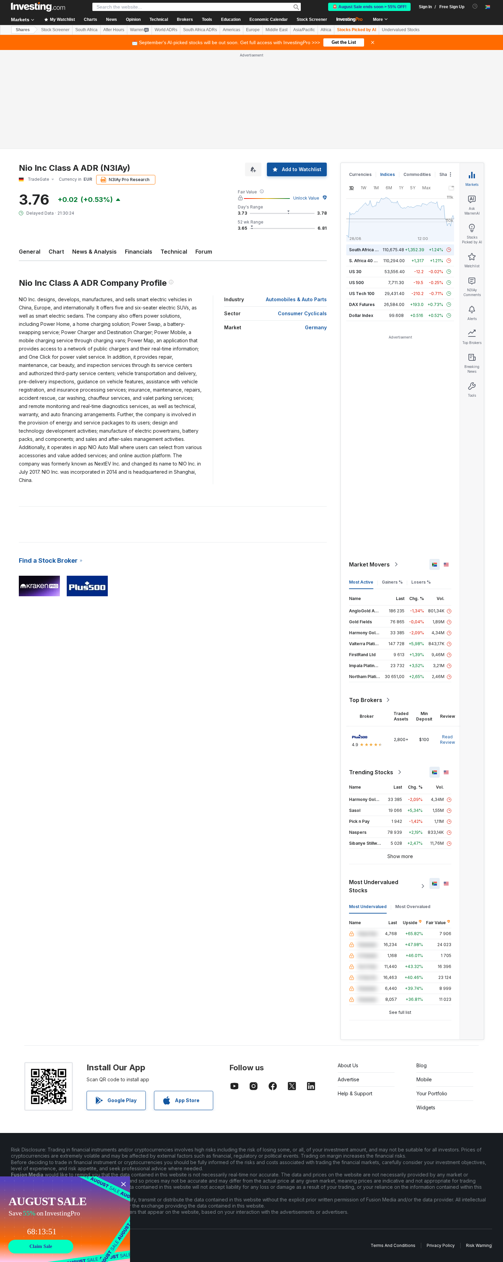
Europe (253, 29)
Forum (203, 251)
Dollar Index (361, 315)
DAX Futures (362, 304)
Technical (173, 251)
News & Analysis (94, 251)
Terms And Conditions (393, 1245)
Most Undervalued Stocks (373, 886)
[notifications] (475, 6)
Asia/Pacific (304, 29)
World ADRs (166, 29)
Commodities (417, 174)
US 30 (355, 271)
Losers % (421, 582)
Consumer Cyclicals (302, 313)
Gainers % (392, 582)
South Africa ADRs (200, 29)
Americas (231, 29)
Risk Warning (479, 1245)
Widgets (425, 1107)
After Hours (113, 29)
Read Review (447, 739)
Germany (316, 327)
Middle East (276, 29)
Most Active (361, 582)
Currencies (360, 174)
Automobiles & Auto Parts (296, 299)
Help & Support (355, 1093)
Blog (421, 1065)
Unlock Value (306, 198)
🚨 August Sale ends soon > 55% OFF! (369, 6)
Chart (56, 251)
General (29, 251)
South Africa (86, 29)
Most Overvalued (412, 906)
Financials (138, 251)
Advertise (348, 1079)
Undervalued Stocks (401, 29)
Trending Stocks (371, 772)
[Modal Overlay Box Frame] (65, 1219)
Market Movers (369, 564)
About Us (348, 1065)
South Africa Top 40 (369, 249)
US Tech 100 (361, 293)
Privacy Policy (441, 1245)
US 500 (356, 282)
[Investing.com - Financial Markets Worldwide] (38, 7)
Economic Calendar (268, 19)
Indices (387, 174)
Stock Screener (312, 19)
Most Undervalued (368, 906)
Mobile (424, 1079)
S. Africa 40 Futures (369, 260)
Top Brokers (365, 700)
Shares (23, 29)
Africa (326, 29)
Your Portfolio (431, 1093)
